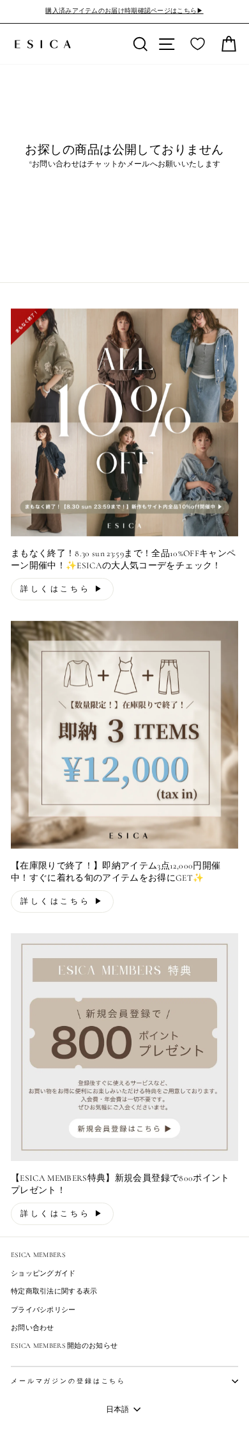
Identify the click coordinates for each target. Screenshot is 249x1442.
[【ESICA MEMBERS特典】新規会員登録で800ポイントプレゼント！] (124, 1047)
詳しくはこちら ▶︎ (62, 588)
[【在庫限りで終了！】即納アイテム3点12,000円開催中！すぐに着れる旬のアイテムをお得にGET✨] (124, 735)
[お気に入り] (197, 44)
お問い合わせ (32, 1328)
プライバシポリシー (43, 1310)
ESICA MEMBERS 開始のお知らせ (64, 1346)
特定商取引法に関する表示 (54, 1291)
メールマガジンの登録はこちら (68, 1381)
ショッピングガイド (43, 1273)
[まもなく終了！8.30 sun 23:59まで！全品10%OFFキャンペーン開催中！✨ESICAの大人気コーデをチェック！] (124, 422)
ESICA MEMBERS (38, 1255)
